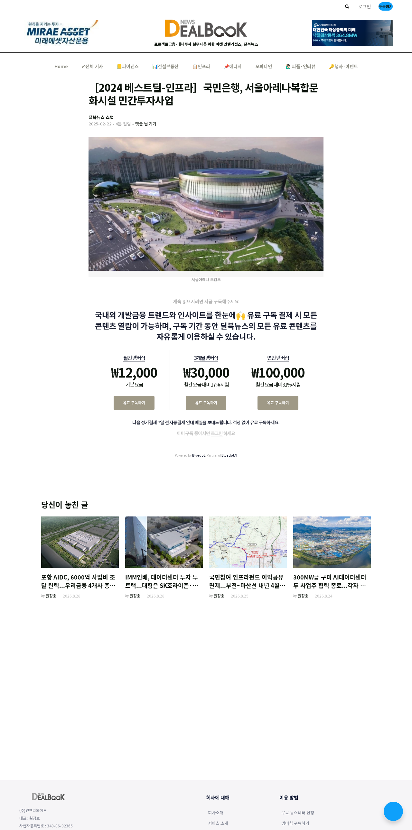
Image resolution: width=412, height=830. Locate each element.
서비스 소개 (218, 823)
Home (61, 66)
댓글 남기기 (145, 124)
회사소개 (215, 813)
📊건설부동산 (165, 66)
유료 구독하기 (134, 402)
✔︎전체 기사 (92, 66)
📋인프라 (201, 66)
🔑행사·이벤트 (343, 66)
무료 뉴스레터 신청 (297, 813)
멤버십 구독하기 (295, 823)
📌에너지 (233, 66)
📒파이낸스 (128, 66)
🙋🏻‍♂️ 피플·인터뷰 (300, 66)
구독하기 (386, 6)
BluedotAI (229, 455)
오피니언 (263, 66)
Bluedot (198, 455)
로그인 (364, 6)
